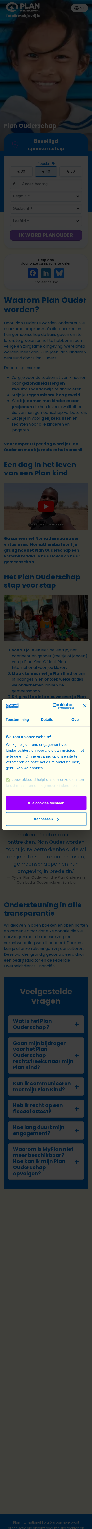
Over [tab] (75, 719)
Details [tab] (47, 719)
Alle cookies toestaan (46, 803)
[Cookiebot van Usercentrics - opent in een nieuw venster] (55, 706)
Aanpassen (43, 819)
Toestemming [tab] (17, 719)
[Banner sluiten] (84, 706)
